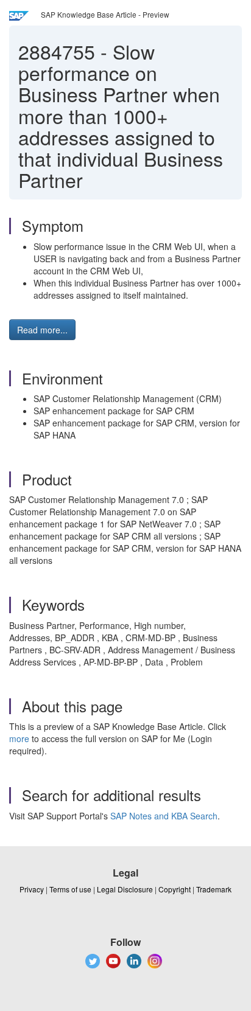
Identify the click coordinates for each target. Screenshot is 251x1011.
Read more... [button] (42, 330)
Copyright (174, 889)
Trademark (214, 889)
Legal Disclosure (125, 889)
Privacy (31, 889)
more (19, 738)
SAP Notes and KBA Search (163, 816)
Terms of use (70, 889)
